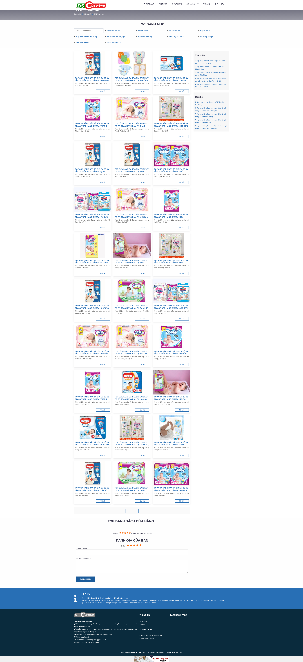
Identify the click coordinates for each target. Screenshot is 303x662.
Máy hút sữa (205, 31)
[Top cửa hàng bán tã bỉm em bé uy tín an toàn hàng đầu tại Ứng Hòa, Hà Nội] (92, 63)
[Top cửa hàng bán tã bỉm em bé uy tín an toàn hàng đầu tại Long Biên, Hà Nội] (171, 427)
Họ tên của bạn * (82, 548)
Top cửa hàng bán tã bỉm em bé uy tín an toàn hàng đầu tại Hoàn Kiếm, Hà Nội (132, 489)
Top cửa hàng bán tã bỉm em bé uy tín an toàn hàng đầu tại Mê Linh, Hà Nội (132, 216)
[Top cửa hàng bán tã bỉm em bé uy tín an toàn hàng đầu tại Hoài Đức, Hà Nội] (171, 199)
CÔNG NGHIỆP (192, 4)
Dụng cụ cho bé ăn (177, 37)
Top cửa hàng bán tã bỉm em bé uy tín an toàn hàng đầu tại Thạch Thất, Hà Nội (132, 125)
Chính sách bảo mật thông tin (151, 635)
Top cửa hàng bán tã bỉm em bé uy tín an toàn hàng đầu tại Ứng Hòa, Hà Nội (92, 79)
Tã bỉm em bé (99, 14)
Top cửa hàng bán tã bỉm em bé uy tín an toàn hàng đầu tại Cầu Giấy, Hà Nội (132, 443)
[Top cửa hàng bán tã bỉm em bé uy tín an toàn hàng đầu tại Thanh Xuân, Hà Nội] (92, 382)
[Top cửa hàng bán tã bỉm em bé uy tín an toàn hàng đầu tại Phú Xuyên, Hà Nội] (171, 154)
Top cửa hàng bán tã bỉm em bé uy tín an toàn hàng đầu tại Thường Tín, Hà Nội (132, 79)
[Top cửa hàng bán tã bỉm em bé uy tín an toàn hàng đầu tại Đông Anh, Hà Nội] (131, 245)
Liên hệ (142, 624)
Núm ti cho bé (143, 31)
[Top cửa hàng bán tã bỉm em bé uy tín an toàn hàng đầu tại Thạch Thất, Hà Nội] (131, 108)
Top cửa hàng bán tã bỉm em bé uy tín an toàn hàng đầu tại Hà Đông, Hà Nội (171, 352)
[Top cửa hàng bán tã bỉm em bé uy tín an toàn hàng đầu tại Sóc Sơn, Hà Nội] (171, 108)
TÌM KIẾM (220, 4)
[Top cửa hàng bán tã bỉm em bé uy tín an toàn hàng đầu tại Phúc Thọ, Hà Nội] (131, 154)
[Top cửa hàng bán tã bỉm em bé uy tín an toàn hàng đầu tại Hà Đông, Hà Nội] (171, 336)
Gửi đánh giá (85, 579)
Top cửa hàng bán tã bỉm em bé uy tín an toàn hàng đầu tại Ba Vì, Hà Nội (132, 307)
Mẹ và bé (87, 14)
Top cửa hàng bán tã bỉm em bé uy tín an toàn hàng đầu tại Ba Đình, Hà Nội (171, 489)
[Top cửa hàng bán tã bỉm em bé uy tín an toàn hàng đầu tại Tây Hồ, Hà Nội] (92, 473)
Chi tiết (102, 91)
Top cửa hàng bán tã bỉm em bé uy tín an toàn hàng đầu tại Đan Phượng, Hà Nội (171, 261)
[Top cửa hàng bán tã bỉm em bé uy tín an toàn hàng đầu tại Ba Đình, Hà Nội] (171, 473)
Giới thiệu (143, 621)
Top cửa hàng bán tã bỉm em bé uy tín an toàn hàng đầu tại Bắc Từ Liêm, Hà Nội (132, 352)
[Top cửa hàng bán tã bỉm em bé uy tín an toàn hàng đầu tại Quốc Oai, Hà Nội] (92, 154)
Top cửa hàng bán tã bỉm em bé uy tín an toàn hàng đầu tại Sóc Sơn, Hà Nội (171, 125)
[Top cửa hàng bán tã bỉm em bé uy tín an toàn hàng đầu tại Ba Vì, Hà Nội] (131, 291)
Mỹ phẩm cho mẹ (145, 37)
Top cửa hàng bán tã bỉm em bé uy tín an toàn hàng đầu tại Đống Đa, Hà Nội (92, 443)
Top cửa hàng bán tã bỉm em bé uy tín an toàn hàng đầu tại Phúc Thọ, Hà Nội (132, 170)
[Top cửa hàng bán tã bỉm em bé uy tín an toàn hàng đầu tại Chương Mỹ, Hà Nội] (92, 291)
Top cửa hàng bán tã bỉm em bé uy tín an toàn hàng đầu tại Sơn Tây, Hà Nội (171, 307)
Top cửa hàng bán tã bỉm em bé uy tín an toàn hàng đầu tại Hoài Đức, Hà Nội (171, 216)
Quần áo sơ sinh (114, 43)
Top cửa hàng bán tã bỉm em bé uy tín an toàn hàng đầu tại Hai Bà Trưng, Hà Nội (171, 398)
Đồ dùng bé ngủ (206, 37)
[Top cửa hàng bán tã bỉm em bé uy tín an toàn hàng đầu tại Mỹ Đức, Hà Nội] (92, 199)
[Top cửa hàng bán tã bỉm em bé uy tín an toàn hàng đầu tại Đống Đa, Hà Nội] (92, 427)
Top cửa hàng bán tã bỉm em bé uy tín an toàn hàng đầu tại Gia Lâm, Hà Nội (92, 261)
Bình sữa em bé (113, 31)
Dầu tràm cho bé (82, 43)
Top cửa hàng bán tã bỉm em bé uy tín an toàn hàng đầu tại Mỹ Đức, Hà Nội (92, 216)
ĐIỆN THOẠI (177, 4)
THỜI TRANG (149, 4)
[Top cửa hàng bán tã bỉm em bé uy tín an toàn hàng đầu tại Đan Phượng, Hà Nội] (171, 245)
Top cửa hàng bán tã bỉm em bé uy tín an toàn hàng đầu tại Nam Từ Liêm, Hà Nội (92, 352)
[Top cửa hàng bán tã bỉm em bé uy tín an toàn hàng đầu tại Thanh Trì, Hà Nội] (171, 63)
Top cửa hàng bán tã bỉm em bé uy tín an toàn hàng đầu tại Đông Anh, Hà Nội (132, 261)
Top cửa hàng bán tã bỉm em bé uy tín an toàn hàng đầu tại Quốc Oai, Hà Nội (92, 170)
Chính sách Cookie (147, 639)
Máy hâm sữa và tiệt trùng (86, 37)
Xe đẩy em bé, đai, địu (116, 37)
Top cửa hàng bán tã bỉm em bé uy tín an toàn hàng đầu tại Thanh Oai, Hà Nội (92, 125)
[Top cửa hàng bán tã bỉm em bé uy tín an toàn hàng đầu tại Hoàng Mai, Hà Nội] (131, 382)
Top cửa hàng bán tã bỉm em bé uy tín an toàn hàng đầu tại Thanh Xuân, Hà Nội (92, 398)
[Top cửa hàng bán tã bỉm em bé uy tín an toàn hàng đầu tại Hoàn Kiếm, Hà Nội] (131, 473)
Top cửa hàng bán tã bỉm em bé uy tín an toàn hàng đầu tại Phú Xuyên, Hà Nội (171, 170)
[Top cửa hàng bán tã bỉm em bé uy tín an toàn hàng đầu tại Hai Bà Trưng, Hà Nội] (171, 382)
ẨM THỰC (163, 4)
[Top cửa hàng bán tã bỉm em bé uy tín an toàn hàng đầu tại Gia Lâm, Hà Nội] (92, 245)
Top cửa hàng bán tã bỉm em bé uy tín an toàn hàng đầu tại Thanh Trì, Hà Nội (171, 79)
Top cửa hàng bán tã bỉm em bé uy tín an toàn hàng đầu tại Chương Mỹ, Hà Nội (92, 307)
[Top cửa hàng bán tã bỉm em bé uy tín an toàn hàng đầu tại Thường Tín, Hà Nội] (131, 63)
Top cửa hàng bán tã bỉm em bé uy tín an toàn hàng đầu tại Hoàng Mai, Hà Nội (132, 398)
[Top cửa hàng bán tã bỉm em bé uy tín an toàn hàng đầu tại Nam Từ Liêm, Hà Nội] (92, 336)
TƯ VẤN (206, 4)
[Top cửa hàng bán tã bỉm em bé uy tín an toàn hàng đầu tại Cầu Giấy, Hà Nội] (131, 427)
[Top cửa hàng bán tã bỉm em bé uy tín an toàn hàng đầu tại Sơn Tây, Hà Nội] (171, 291)
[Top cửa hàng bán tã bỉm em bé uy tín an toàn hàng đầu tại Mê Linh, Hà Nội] (131, 199)
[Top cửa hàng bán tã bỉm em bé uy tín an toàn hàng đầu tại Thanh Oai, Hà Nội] (92, 108)
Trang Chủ (77, 14)
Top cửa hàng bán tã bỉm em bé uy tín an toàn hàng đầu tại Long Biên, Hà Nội (171, 443)
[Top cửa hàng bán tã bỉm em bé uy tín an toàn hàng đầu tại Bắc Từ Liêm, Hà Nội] (131, 336)
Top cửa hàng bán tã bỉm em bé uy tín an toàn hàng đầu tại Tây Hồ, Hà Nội (92, 489)
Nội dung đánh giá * (83, 558)
